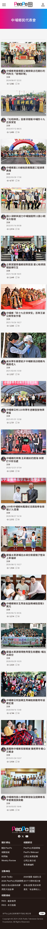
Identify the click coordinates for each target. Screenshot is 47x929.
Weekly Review (9, 860)
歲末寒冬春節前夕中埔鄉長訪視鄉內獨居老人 (25, 362)
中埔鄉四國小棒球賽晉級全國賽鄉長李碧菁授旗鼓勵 (25, 798)
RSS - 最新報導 (9, 900)
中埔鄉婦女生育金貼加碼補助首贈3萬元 (25, 605)
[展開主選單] (4, 4)
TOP (42, 913)
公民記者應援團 (31, 856)
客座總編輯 (29, 864)
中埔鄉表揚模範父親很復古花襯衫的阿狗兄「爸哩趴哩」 (25, 72)
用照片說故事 (8, 889)
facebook (19, 836)
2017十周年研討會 (32, 880)
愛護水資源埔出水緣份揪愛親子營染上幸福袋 (25, 556)
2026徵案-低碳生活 (32, 876)
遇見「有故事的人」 (33, 889)
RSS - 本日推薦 (9, 905)
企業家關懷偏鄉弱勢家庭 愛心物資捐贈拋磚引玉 (25, 266)
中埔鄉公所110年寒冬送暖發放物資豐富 (25, 411)
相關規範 (6, 852)
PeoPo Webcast (31, 852)
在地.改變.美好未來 (32, 885)
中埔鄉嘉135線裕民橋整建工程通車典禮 (25, 169)
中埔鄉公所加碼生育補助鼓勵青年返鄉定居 (25, 701)
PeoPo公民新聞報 (32, 847)
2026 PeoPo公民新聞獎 (12, 880)
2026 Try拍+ (7, 876)
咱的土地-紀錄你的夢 (11, 885)
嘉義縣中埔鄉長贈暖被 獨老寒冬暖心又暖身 (25, 750)
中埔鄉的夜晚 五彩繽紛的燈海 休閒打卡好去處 (25, 459)
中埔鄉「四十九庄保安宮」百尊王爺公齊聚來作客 (25, 314)
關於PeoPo (7, 847)
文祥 (8, 77)
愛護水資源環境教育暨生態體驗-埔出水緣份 (26, 653)
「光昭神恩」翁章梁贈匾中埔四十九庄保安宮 (25, 120)
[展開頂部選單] (42, 4)
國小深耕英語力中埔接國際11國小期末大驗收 (25, 217)
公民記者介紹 (30, 860)
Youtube (27, 836)
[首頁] (23, 4)
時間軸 (5, 856)
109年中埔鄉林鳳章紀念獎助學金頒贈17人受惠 (25, 508)
